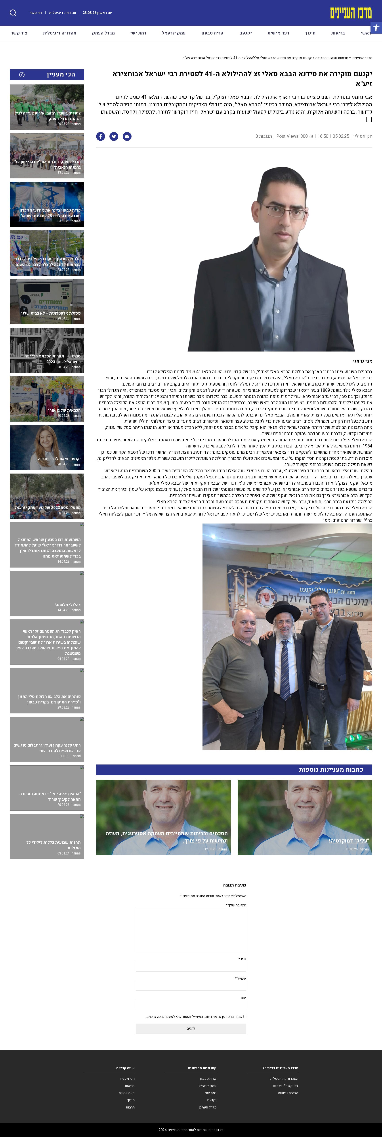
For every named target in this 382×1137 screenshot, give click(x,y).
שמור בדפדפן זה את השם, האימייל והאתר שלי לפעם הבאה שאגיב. (194, 1016)
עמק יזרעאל (174, 33)
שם (242, 959)
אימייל (240, 978)
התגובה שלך (236, 905)
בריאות (338, 33)
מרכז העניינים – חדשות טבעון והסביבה (343, 58)
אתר (243, 997)
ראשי (366, 33)
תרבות (130, 1107)
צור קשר (36, 12)
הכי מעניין (127, 1078)
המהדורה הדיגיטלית (284, 1078)
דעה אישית (278, 33)
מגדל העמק (103, 33)
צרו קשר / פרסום (285, 1086)
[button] (376, 28)
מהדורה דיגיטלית (62, 12)
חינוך (310, 33)
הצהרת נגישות (288, 1093)
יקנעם (245, 33)
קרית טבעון (212, 33)
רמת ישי (138, 33)
